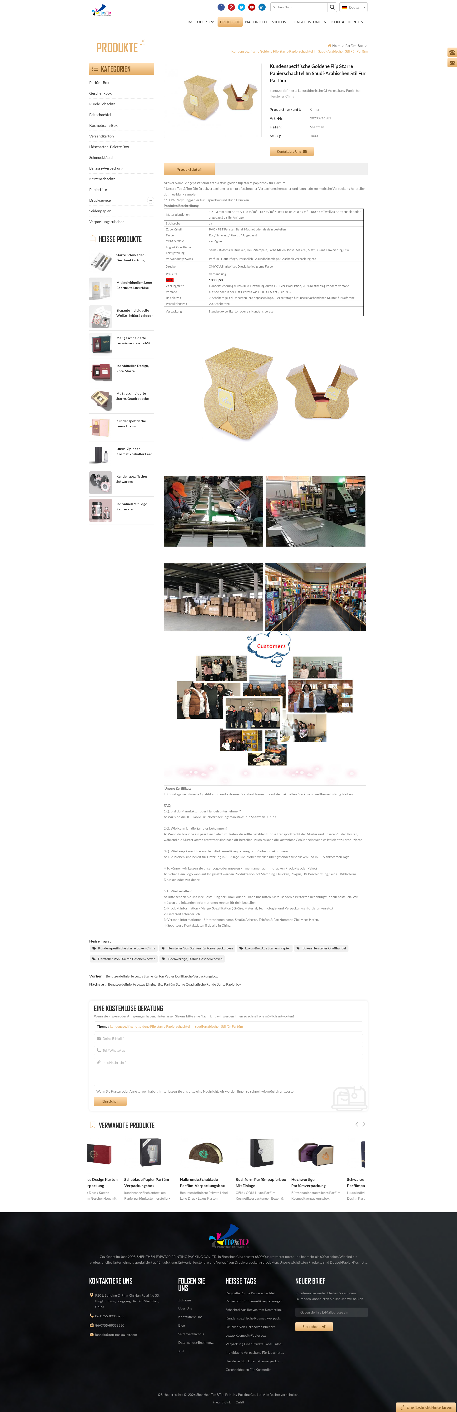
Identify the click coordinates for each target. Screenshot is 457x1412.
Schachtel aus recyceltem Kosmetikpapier (255, 1310)
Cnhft (240, 1402)
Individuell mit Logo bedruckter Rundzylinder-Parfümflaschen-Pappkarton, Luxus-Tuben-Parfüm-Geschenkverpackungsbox (135, 507)
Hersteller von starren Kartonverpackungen (200, 948)
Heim (187, 22)
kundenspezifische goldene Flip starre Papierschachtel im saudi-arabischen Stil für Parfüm (176, 1026)
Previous (356, 1124)
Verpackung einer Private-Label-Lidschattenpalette (255, 1344)
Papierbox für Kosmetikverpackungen (254, 1301)
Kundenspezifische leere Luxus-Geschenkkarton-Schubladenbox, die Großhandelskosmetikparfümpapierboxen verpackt (135, 424)
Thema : (170, 1026)
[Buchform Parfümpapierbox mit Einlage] (226, 1154)
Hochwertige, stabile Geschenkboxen (195, 959)
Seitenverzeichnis (191, 1334)
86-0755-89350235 (109, 1316)
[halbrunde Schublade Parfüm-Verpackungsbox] (170, 1154)
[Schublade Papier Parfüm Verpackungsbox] (114, 1154)
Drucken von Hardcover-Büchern (251, 1327)
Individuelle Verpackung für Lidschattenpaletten (255, 1352)
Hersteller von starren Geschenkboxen (126, 959)
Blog (181, 1325)
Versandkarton (101, 136)
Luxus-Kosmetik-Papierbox (246, 1335)
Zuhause (184, 1300)
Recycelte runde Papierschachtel (250, 1293)
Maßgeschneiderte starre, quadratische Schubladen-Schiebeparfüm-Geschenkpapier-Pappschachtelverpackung (135, 396)
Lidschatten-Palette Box (109, 146)
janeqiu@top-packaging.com (116, 1335)
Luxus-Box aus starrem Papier (267, 948)
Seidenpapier (100, 211)
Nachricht (256, 22)
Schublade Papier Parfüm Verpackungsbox (111, 1182)
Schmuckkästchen (104, 157)
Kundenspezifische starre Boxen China (126, 948)
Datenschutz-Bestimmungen (196, 1342)
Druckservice (100, 200)
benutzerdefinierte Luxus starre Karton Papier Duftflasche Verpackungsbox (162, 976)
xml (181, 1351)
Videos (279, 22)
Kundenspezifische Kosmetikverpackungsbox (255, 1318)
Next (364, 1124)
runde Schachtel (102, 104)
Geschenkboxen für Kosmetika (248, 1370)
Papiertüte (98, 189)
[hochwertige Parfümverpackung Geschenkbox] (281, 1154)
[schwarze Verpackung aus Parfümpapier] (337, 1154)
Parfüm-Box (354, 46)
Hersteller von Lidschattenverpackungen (255, 1361)
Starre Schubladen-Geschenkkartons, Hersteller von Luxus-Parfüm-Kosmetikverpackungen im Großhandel (134, 258)
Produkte (230, 22)
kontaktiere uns (348, 22)
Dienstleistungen (309, 22)
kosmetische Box (103, 125)
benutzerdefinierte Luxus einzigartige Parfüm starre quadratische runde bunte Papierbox (174, 984)
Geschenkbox (100, 93)
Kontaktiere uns (289, 151)
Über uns (206, 22)
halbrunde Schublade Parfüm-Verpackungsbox (167, 1182)
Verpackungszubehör (106, 221)
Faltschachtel (100, 114)
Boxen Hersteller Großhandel (324, 948)
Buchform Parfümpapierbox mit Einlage (226, 1182)
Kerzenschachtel (102, 178)
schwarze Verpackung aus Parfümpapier (335, 1182)
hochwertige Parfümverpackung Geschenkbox (273, 1183)
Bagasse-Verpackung (106, 168)
